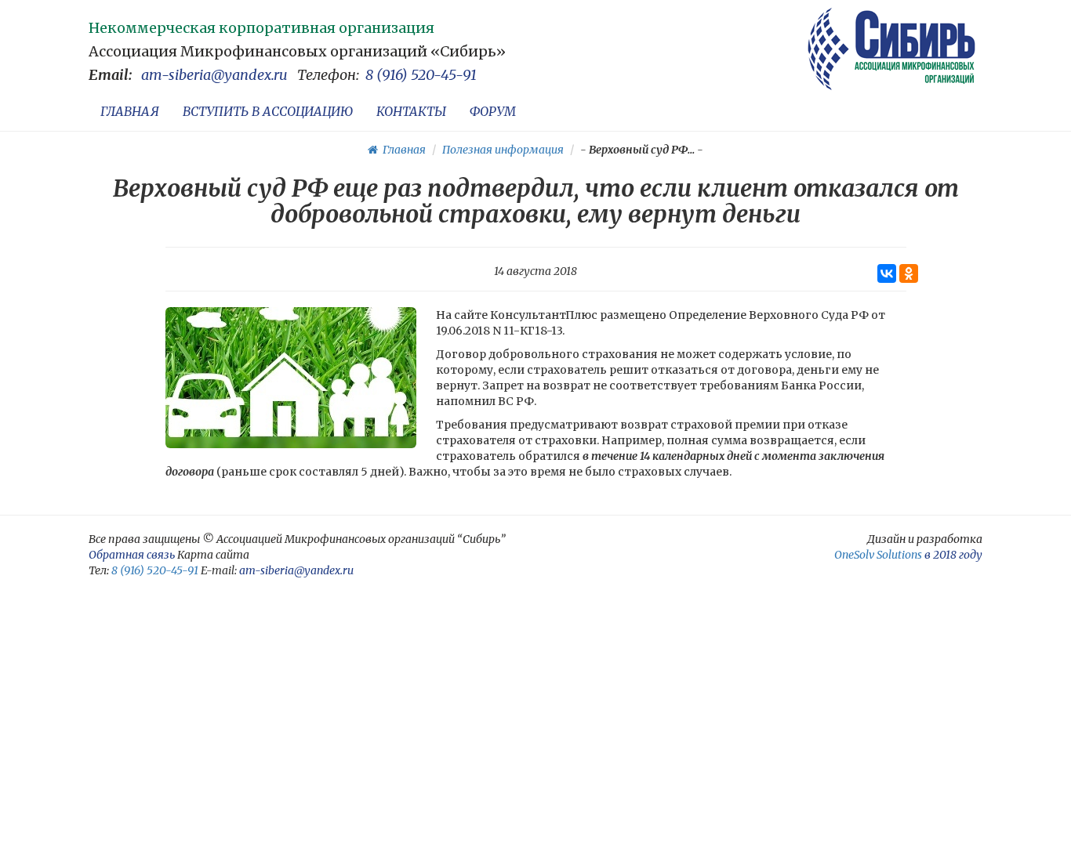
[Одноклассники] (908, 273)
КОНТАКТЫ (411, 111)
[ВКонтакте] (886, 273)
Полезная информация (503, 150)
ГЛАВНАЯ (129, 111)
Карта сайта (213, 555)
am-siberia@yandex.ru (214, 75)
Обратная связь (132, 555)
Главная (402, 150)
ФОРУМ (493, 111)
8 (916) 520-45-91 (421, 75)
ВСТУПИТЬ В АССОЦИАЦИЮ (268, 111)
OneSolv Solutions (878, 555)
